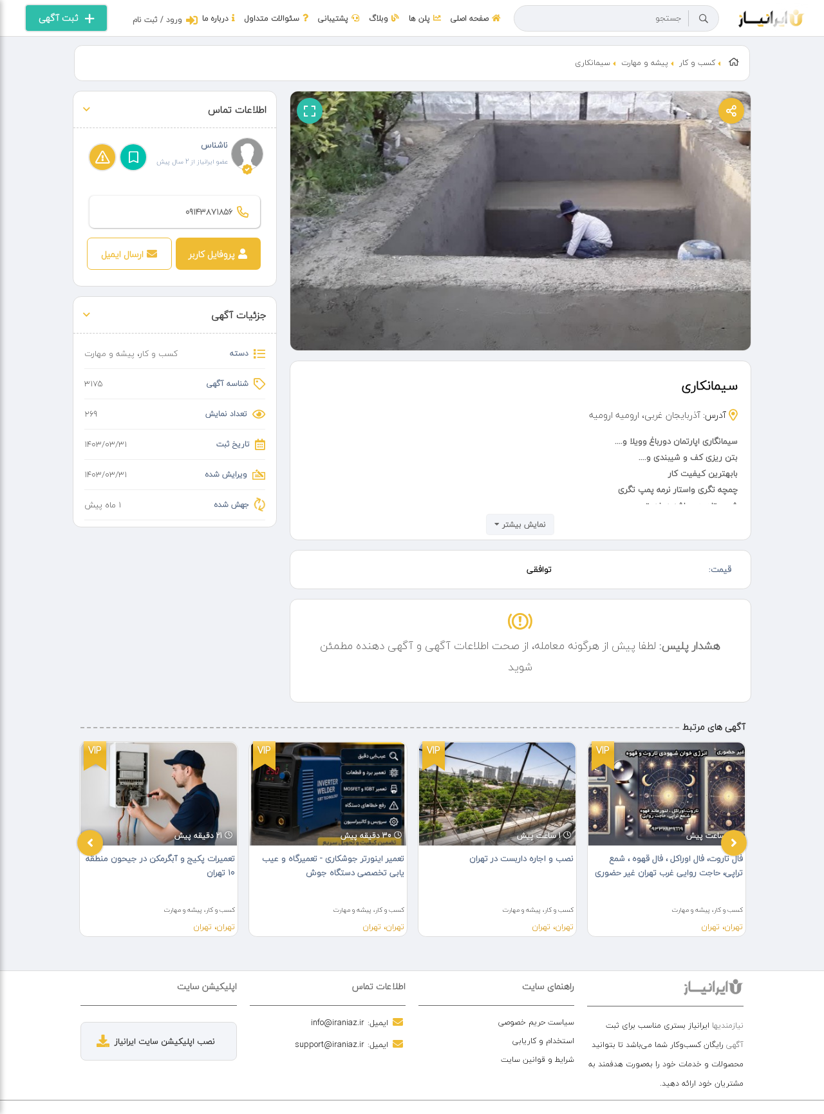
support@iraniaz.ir (329, 1044)
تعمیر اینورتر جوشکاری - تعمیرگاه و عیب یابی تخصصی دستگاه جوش (333, 865)
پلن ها (419, 18)
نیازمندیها (728, 1025)
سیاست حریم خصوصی (536, 1022)
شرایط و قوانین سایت (537, 1059)
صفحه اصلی (470, 18)
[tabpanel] (158, 839)
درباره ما (215, 18)
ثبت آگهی (59, 18)
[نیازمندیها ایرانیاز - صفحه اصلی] (771, 16)
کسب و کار (697, 63)
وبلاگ (378, 18)
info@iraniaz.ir (337, 1022)
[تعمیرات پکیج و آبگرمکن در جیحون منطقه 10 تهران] (159, 794)
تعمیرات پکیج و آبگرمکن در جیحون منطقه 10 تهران (160, 865)
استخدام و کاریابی (543, 1041)
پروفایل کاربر (212, 254)
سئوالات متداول (272, 18)
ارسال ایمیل (122, 254)
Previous (90, 843)
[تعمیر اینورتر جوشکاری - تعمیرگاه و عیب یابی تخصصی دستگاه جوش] (328, 794)
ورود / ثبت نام (157, 19)
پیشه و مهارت (644, 63)
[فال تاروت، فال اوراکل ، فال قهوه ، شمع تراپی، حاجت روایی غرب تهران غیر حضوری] (666, 794)
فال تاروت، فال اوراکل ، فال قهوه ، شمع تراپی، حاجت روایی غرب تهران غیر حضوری (669, 865)
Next (734, 843)
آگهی (735, 1045)
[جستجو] (703, 18)
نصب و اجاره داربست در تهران (521, 858)
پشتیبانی (333, 18)
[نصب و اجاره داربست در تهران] (497, 794)
